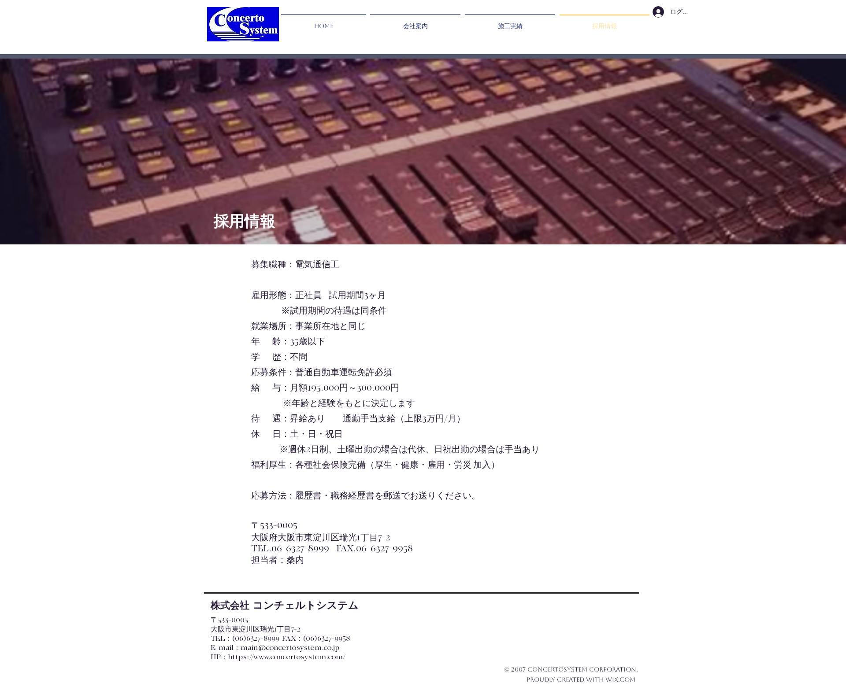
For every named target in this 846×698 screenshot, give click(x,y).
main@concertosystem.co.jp (290, 648)
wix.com (620, 679)
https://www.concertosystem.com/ (286, 657)
